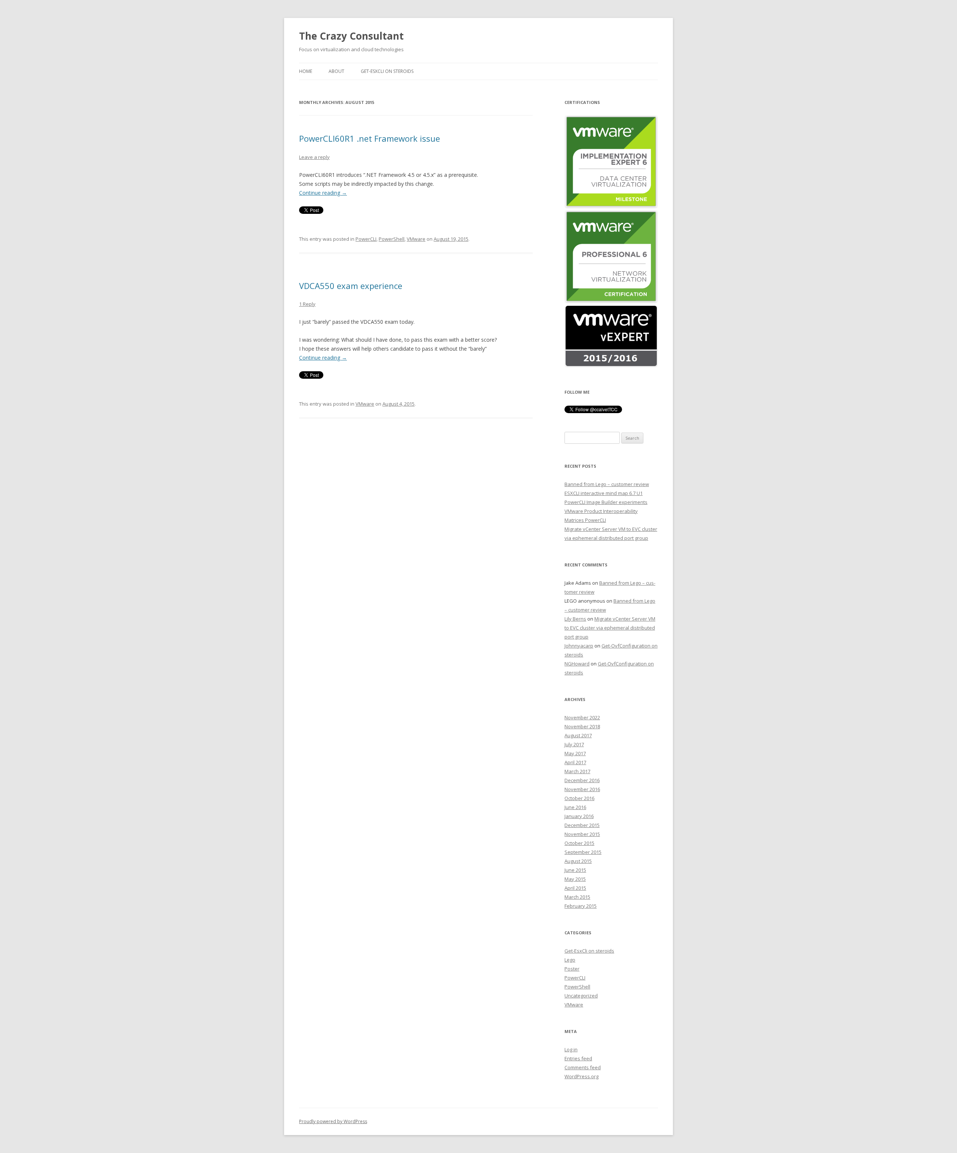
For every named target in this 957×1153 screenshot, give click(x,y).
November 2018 (582, 726)
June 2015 (575, 870)
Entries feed (578, 1058)
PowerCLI (366, 239)
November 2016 (582, 789)
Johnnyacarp (578, 645)
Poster (571, 968)
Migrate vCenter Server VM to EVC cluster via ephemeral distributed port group (609, 627)
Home (305, 71)
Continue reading (323, 192)
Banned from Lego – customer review (606, 484)
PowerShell (391, 239)
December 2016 (582, 780)
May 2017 (575, 753)
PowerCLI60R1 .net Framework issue (369, 138)
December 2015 (582, 825)
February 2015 (580, 906)
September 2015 (582, 852)
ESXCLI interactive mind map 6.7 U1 (603, 493)
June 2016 (575, 807)
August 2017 (578, 735)
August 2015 (578, 861)
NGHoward (577, 663)
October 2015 (579, 843)
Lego (569, 959)
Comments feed (582, 1067)
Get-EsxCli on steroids (387, 71)
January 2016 (579, 816)
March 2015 (577, 897)
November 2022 (582, 717)
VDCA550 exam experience (350, 285)
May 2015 (575, 879)
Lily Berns (575, 618)
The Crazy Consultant (351, 36)
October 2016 (579, 798)
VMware (416, 239)
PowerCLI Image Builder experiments (605, 502)
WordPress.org (581, 1076)
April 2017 (575, 762)
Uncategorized (581, 995)
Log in (571, 1049)
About (336, 71)
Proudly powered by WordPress (333, 1121)
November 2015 (582, 834)
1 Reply (307, 304)
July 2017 (574, 744)
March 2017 (577, 771)
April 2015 (575, 888)
